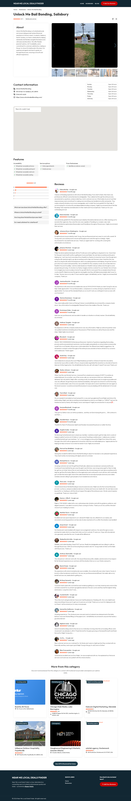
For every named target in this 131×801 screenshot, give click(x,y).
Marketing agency (57, 682)
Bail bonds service (31, 19)
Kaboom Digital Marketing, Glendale (101, 707)
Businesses (89, 3)
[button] (115, 45)
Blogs (97, 3)
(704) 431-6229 (21, 94)
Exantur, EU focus (22, 707)
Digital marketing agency (95, 682)
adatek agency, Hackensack (97, 748)
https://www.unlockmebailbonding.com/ (29, 97)
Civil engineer (56, 723)
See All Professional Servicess (65, 764)
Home (82, 3)
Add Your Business (109, 3)
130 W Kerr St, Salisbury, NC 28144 (27, 91)
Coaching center (21, 682)
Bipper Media (29, 786)
